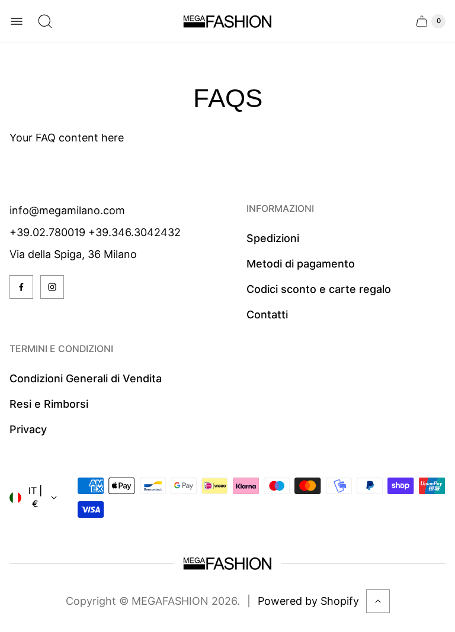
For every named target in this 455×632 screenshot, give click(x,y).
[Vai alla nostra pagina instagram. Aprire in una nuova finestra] (52, 287)
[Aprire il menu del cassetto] (17, 21)
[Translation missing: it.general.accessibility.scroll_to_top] (378, 601)
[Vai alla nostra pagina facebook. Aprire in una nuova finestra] (21, 287)
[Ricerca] (45, 21)
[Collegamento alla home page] (227, 563)
